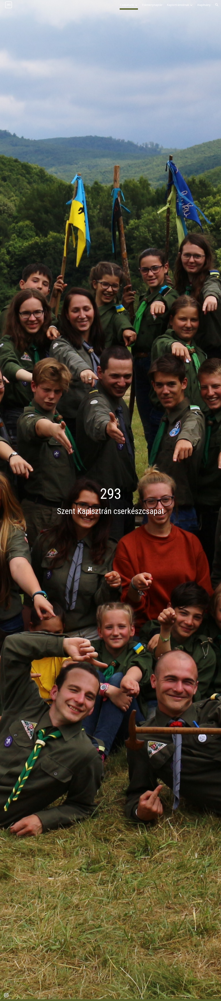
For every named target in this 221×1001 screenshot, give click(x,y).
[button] (217, 5)
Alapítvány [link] (204, 5)
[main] (110, 500)
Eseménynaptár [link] (152, 5)
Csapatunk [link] (127, 5)
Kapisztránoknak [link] (178, 5)
